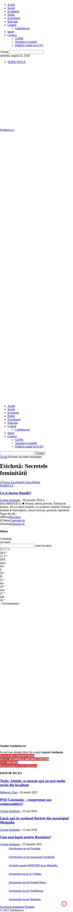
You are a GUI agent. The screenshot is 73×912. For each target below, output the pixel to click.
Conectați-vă (17, 520)
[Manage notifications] (64, 904)
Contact (12, 35)
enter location (43, 545)
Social (11, 8)
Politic (11, 14)
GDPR (19, 38)
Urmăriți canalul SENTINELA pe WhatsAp (33, 865)
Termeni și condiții (26, 41)
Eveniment (13, 18)
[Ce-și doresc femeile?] (20, 482)
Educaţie (12, 21)
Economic (13, 11)
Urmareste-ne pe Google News (27, 882)
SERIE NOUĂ (16, 62)
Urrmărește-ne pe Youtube (24, 848)
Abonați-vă (17, 523)
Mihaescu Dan (8, 792)
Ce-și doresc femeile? (15, 493)
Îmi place (15, 517)
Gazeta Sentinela (10, 500)
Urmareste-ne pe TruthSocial (26, 890)
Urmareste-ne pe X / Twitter (25, 873)
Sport (10, 31)
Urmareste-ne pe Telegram (25, 899)
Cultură (11, 25)
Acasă (11, 4)
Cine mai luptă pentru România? (25, 837)
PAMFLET (7, 485)
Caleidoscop (22, 28)
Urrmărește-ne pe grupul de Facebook (31, 856)
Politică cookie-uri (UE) (29, 45)
